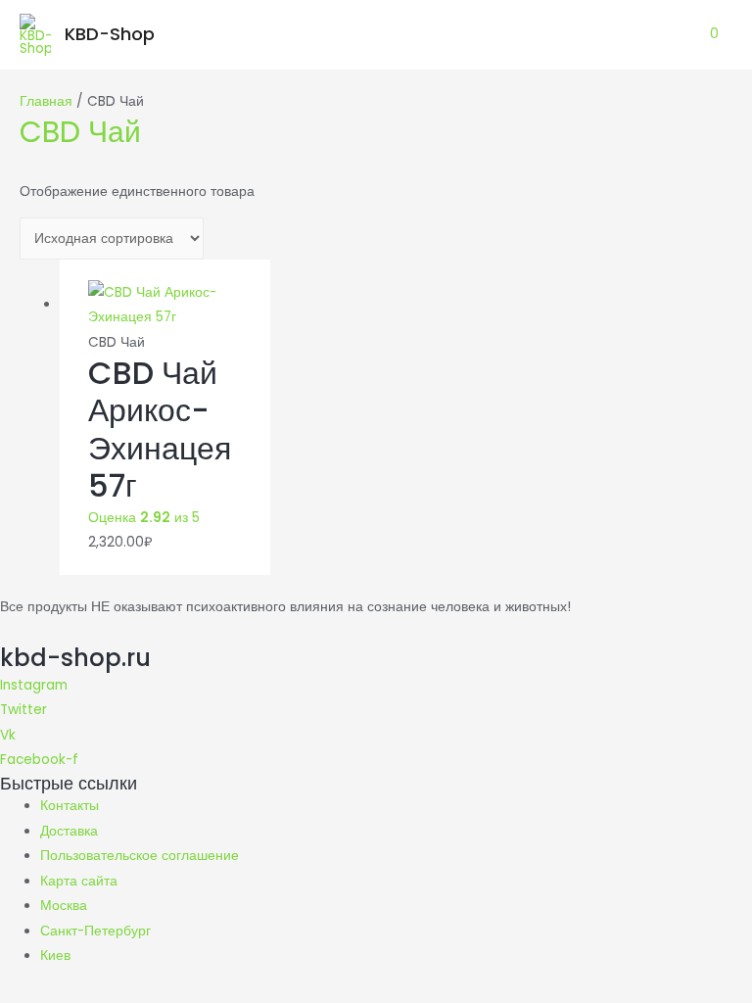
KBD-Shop (110, 34)
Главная (46, 101)
